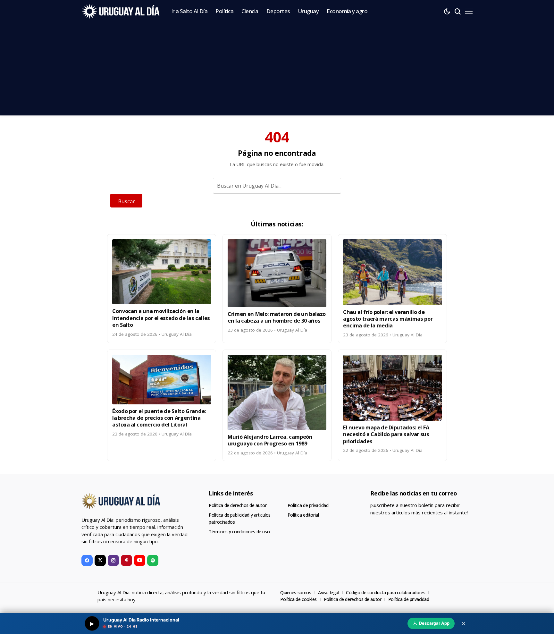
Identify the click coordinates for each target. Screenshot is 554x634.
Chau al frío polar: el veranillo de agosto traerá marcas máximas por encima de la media (387, 318)
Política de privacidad (308, 505)
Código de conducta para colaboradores (385, 592)
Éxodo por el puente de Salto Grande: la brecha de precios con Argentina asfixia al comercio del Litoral (159, 417)
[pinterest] (126, 560)
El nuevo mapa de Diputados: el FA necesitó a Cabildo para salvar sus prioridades (386, 434)
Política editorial (303, 515)
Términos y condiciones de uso (239, 531)
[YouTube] (139, 560)
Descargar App (434, 623)
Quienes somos (295, 592)
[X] (100, 560)
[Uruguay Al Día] (121, 11)
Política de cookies (298, 599)
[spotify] (152, 560)
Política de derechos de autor (237, 505)
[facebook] (87, 560)
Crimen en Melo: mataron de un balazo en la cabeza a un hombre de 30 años (277, 317)
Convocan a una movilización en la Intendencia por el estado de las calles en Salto (161, 317)
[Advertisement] (277, 70)
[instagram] (113, 560)
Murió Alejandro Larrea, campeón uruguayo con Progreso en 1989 (270, 440)
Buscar (126, 201)
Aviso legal (328, 592)
